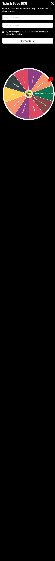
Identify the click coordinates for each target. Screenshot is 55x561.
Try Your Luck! (27, 41)
